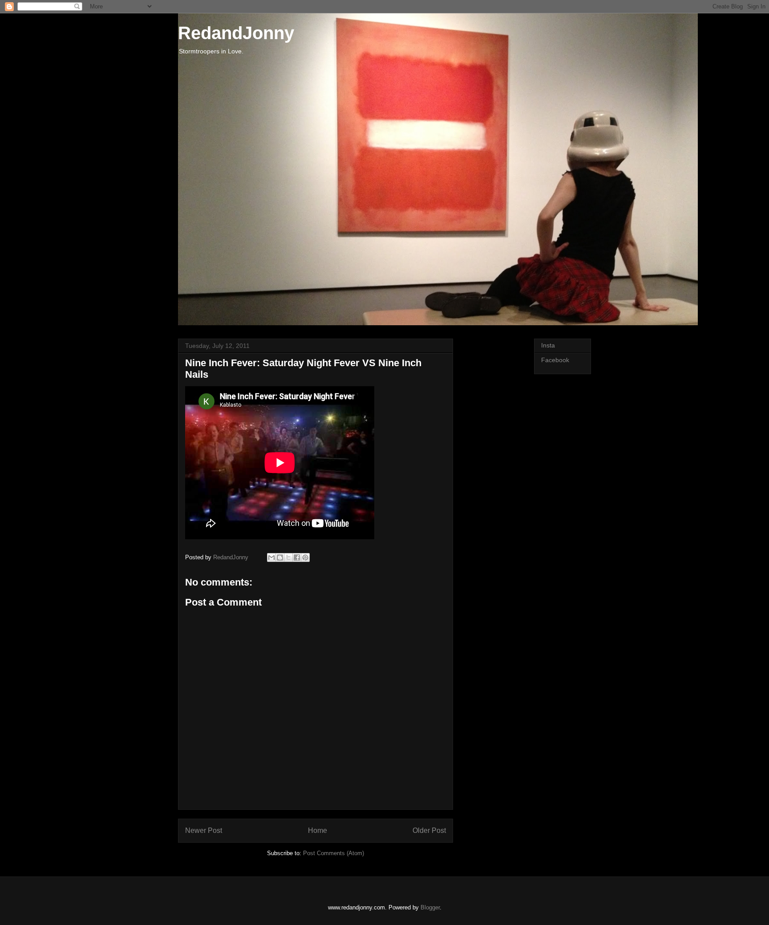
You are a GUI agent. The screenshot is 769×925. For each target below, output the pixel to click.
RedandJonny (236, 33)
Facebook (555, 360)
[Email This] (271, 557)
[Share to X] (288, 557)
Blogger (430, 907)
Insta (548, 345)
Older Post (429, 830)
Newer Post (203, 830)
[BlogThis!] (279, 557)
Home (317, 830)
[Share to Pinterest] (305, 557)
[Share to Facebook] (296, 557)
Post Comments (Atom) (333, 853)
